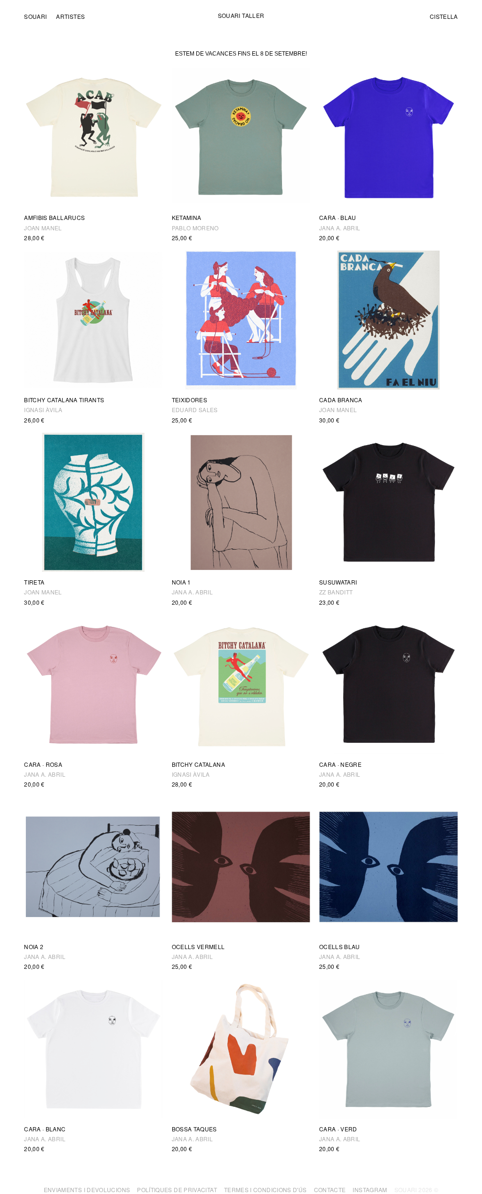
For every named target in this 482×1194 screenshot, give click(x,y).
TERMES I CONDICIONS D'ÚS (265, 1190)
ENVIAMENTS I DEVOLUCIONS (87, 1190)
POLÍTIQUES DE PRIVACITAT (177, 1190)
